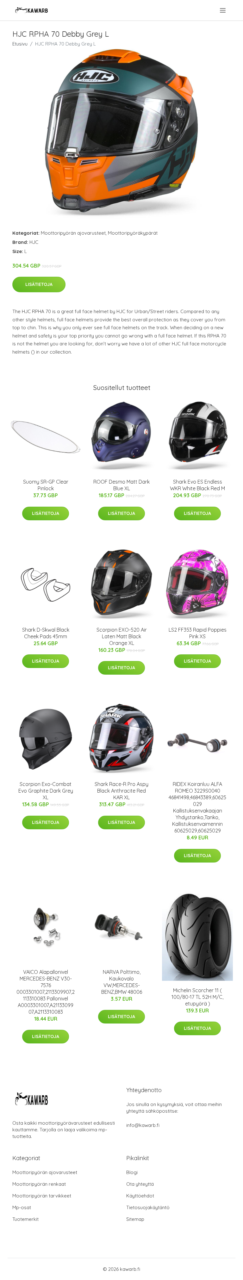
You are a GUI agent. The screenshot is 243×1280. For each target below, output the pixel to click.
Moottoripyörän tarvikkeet (41, 1196)
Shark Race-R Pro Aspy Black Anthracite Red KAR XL (121, 791)
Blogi (132, 1172)
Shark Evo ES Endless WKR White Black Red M (197, 485)
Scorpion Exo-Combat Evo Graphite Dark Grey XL (45, 791)
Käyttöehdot (140, 1196)
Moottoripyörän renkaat (39, 1184)
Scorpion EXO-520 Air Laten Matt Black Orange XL (122, 636)
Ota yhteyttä (140, 1184)
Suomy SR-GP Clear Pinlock (45, 485)
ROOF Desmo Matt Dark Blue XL (121, 485)
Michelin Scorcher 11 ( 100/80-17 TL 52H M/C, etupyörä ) (197, 997)
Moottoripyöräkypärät (133, 233)
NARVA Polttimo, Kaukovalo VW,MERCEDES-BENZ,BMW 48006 (121, 982)
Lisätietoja (39, 284)
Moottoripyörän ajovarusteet (73, 233)
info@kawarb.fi (142, 1125)
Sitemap (135, 1219)
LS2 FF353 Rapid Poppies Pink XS (198, 633)
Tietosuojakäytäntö (148, 1207)
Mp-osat (21, 1207)
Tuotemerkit (25, 1219)
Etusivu (20, 44)
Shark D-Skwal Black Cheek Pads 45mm (45, 633)
